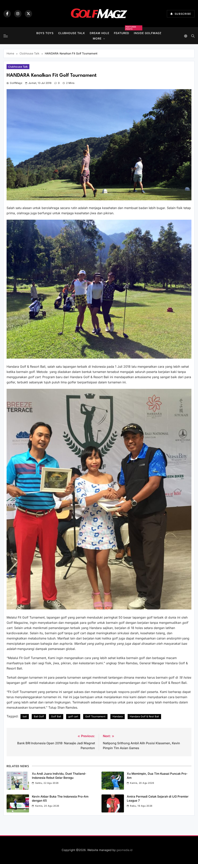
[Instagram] (17, 13)
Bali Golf (39, 716)
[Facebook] (7, 13)
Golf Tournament (95, 716)
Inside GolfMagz (147, 33)
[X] (28, 13)
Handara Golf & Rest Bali (144, 716)
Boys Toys (45, 33)
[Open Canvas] (5, 35)
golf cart (73, 716)
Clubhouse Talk (71, 33)
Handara (118, 716)
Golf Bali (56, 716)
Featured (121, 32)
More (97, 38)
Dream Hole (99, 33)
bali (25, 716)
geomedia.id (124, 850)
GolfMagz (16, 82)
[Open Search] (193, 36)
